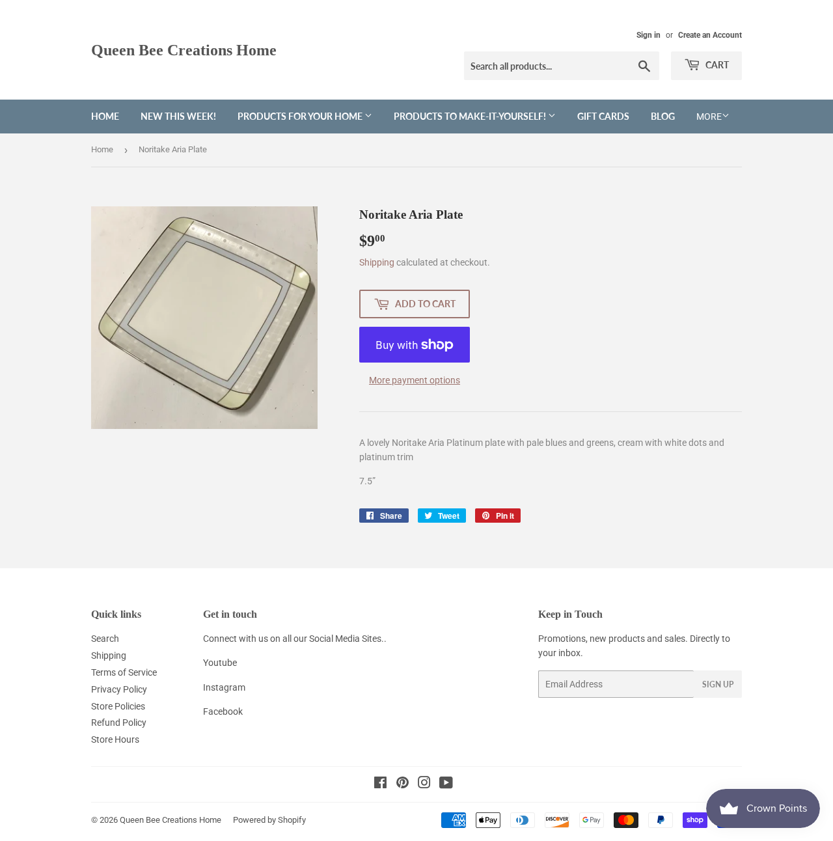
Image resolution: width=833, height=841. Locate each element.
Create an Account (710, 35)
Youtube (220, 662)
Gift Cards (603, 116)
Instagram (224, 687)
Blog (663, 116)
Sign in (648, 35)
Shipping (376, 262)
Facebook (223, 711)
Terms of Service (124, 672)
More (709, 116)
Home (105, 116)
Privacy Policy (119, 689)
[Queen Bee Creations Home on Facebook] (380, 784)
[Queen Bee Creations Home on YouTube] (446, 784)
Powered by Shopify (269, 820)
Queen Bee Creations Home (184, 50)
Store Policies (118, 706)
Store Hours (115, 739)
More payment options (414, 380)
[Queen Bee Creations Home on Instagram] (424, 784)
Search (105, 638)
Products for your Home (301, 116)
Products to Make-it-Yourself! (471, 116)
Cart (716, 64)
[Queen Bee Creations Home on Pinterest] (402, 784)
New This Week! (178, 116)
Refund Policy (118, 722)
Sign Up (717, 684)
